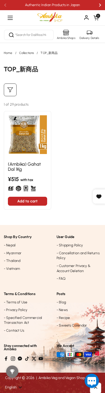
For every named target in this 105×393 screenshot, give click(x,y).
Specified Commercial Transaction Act (23, 320)
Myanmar (12, 253)
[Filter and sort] (10, 89)
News (62, 310)
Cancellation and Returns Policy (78, 255)
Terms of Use (15, 302)
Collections (26, 53)
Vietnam (12, 268)
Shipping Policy (70, 245)
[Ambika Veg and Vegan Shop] (52, 15)
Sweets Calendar (72, 325)
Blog (61, 302)
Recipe (63, 318)
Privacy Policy (15, 310)
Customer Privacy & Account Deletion (73, 268)
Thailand (12, 261)
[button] (96, 18)
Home (8, 53)
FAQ (61, 278)
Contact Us (14, 330)
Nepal (10, 245)
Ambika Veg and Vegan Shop (61, 378)
